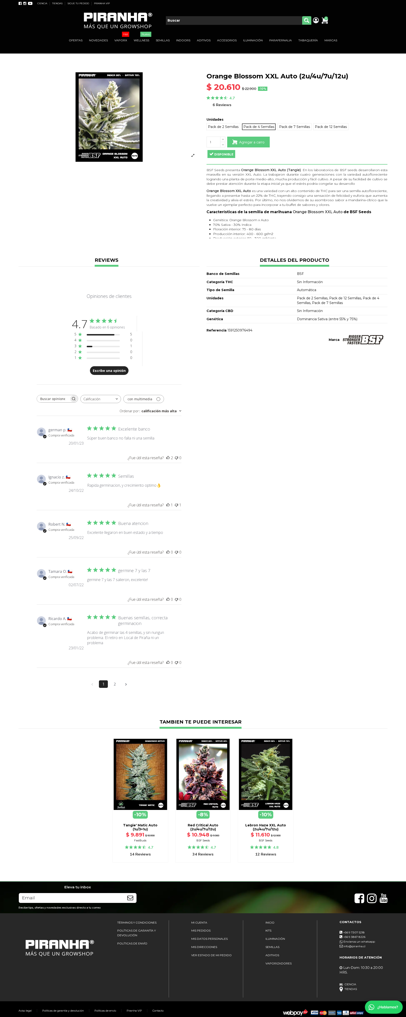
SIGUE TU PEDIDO (78, 3)
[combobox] (100, 399)
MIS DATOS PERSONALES (209, 938)
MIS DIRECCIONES (204, 947)
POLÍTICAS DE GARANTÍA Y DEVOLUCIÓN (136, 933)
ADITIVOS (272, 955)
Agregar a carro (252, 142)
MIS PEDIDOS (201, 930)
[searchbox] (53, 398)
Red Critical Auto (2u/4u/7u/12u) (203, 827)
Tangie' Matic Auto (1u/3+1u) (140, 827)
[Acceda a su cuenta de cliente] (315, 20)
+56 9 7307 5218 (354, 932)
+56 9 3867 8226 (354, 937)
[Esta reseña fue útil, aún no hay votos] (168, 552)
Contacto (158, 1010)
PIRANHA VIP (102, 3)
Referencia (216, 330)
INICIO (269, 922)
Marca (334, 340)
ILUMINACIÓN (275, 938)
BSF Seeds (203, 840)
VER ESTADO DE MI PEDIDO (211, 955)
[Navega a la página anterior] (92, 684)
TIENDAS (57, 3)
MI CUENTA (199, 922)
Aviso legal (25, 1010)
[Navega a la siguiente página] (125, 684)
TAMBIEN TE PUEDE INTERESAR (201, 722)
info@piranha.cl (354, 946)
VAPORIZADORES (278, 963)
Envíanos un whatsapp (359, 941)
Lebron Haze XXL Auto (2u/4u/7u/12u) (265, 827)
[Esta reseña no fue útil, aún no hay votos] (176, 457)
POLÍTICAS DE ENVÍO (132, 943)
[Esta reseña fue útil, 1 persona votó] (168, 505)
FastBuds (140, 840)
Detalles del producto (294, 260)
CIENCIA (42, 3)
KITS (268, 930)
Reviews (106, 260)
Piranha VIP (134, 1010)
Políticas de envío (105, 1010)
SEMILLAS (272, 947)
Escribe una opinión (109, 370)
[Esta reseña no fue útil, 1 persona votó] (176, 505)
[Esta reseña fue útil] (168, 457)
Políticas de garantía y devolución (63, 1010)
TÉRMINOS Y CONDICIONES (136, 922)
